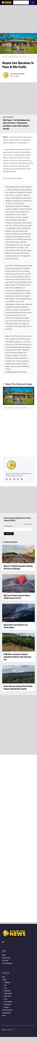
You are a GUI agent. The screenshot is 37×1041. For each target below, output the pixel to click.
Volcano (6, 1007)
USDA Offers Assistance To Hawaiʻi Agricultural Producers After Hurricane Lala (17, 657)
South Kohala (8, 1002)
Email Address (8, 526)
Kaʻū (5, 988)
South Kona (7, 1004)
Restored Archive (7, 1010)
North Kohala (8, 993)
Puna (5, 999)
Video (3, 1015)
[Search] (33, 2)
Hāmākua (7, 982)
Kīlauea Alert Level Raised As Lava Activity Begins (16, 626)
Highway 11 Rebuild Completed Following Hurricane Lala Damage (18, 567)
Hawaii (4, 980)
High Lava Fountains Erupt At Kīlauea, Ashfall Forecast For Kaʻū (17, 596)
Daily (3, 977)
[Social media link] (6, 479)
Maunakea (7, 991)
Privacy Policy (6, 958)
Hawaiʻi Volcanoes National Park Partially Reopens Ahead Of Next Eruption (18, 687)
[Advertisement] (18, 19)
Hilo (5, 985)
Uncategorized (6, 1013)
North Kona (7, 996)
